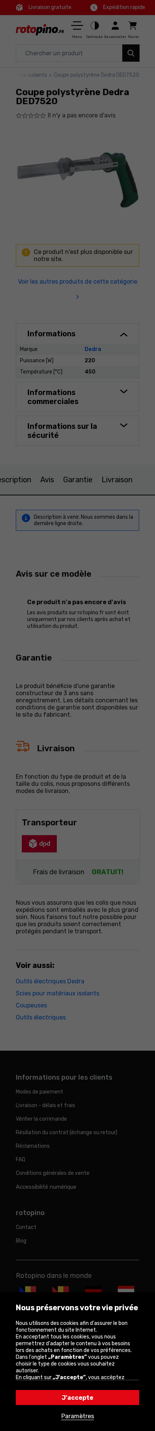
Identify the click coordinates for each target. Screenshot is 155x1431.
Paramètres (77, 1416)
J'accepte (77, 1397)
